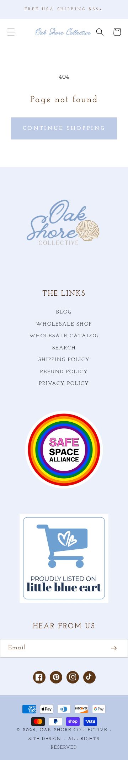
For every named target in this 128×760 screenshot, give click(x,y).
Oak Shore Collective (73, 730)
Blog (64, 312)
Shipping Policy (64, 360)
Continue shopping (64, 128)
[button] (11, 32)
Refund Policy (64, 372)
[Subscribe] (114, 648)
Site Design (45, 739)
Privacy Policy (64, 383)
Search (64, 348)
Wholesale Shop (64, 324)
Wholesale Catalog (64, 336)
